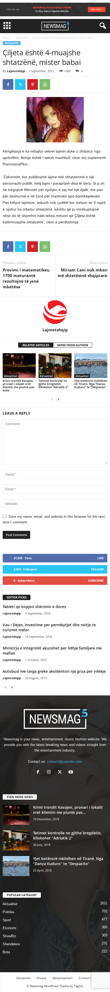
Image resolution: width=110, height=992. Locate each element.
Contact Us (86, 978)
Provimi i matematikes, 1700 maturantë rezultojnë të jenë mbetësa (26, 278)
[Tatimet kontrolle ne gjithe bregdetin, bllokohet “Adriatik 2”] (55, 365)
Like (100, 558)
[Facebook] (8, 84)
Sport (7, 920)
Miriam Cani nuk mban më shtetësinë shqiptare (82, 272)
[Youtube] (71, 773)
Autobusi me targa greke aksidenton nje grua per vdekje (54, 671)
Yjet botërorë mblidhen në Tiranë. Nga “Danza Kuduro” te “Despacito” (90, 384)
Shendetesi (11, 944)
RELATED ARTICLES (35, 345)
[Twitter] (20, 84)
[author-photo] (55, 312)
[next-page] (58, 399)
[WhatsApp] (45, 84)
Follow (97, 569)
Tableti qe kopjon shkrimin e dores (34, 606)
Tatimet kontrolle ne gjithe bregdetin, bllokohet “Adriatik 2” (53, 384)
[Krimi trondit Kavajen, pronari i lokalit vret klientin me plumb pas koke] (19, 365)
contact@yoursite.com (64, 762)
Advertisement (63, 978)
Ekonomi (9, 928)
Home (6, 38)
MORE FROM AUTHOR (72, 345)
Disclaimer (23, 978)
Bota (6, 952)
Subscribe (96, 580)
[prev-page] (51, 399)
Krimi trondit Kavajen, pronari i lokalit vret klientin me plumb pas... (68, 810)
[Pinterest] (32, 84)
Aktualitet (21, 38)
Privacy (41, 978)
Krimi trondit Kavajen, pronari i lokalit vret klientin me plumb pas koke (18, 385)
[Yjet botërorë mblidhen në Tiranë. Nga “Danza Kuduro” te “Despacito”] (90, 365)
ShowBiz (9, 936)
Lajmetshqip (16, 71)
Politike (8, 912)
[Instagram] (50, 773)
